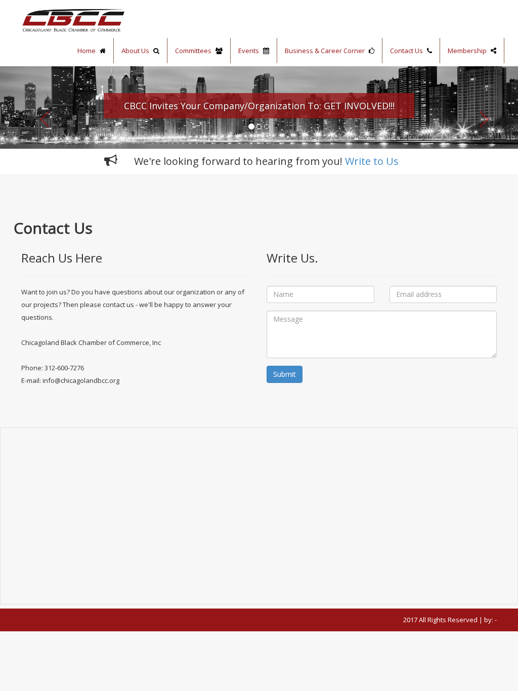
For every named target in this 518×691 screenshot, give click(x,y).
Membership (468, 50)
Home (87, 50)
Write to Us (372, 161)
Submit (284, 374)
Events (249, 50)
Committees (194, 50)
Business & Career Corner (325, 50)
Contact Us (407, 50)
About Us (136, 50)
